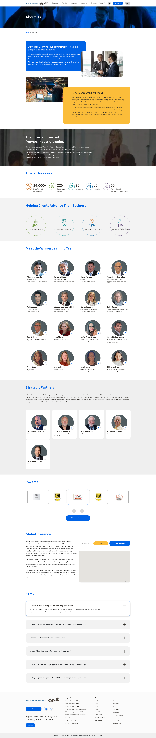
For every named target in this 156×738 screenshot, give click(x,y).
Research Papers (99, 714)
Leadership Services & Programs (73, 701)
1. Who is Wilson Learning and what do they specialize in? (51, 606)
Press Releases (99, 712)
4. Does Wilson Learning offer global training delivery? (50, 651)
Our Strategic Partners (118, 718)
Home (27, 32)
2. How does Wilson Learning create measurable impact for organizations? (58, 624)
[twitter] (51, 709)
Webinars (115, 706)
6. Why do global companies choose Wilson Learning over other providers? (58, 678)
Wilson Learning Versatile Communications (76, 709)
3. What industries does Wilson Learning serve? (48, 638)
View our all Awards (78, 518)
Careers (56, 735)
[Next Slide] (82, 511)
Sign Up (30, 725)
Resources (74, 3)
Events (93, 3)
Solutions (55, 3)
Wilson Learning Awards (71, 723)
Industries (84, 3)
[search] (109, 3)
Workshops (115, 701)
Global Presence (117, 723)
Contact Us (117, 3)
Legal (100, 735)
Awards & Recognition (118, 721)
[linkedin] (46, 709)
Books (96, 706)
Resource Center (65, 735)
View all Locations (120, 543)
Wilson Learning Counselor (72, 706)
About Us (102, 3)
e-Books (97, 709)
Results (64, 3)
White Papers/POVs (100, 717)
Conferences (116, 703)
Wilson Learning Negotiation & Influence (75, 712)
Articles (97, 701)
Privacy (93, 735)
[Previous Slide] (74, 511)
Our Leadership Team (118, 715)
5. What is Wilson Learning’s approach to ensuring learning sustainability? (58, 664)
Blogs (96, 703)
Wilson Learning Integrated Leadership (75, 714)
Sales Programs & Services (72, 703)
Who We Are (116, 712)
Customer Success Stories (72, 721)
